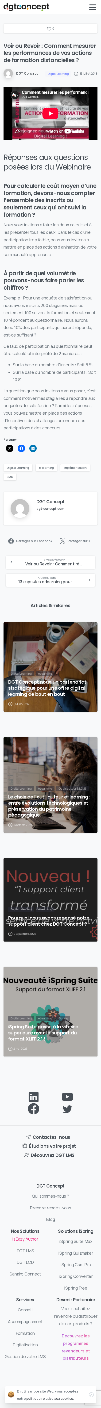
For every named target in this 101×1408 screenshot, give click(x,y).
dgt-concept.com (50, 508)
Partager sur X (79, 541)
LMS (10, 477)
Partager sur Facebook (34, 541)
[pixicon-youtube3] (67, 1097)
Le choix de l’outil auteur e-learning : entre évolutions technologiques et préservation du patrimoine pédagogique (49, 806)
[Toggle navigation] (92, 7)
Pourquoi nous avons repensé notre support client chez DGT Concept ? (48, 921)
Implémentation (75, 468)
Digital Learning (18, 468)
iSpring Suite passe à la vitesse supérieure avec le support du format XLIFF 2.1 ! (43, 1033)
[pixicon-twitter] (67, 1109)
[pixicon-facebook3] (33, 1109)
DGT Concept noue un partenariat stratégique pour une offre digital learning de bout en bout (47, 688)
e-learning (46, 468)
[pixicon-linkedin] (33, 1097)
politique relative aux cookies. (50, 1398)
